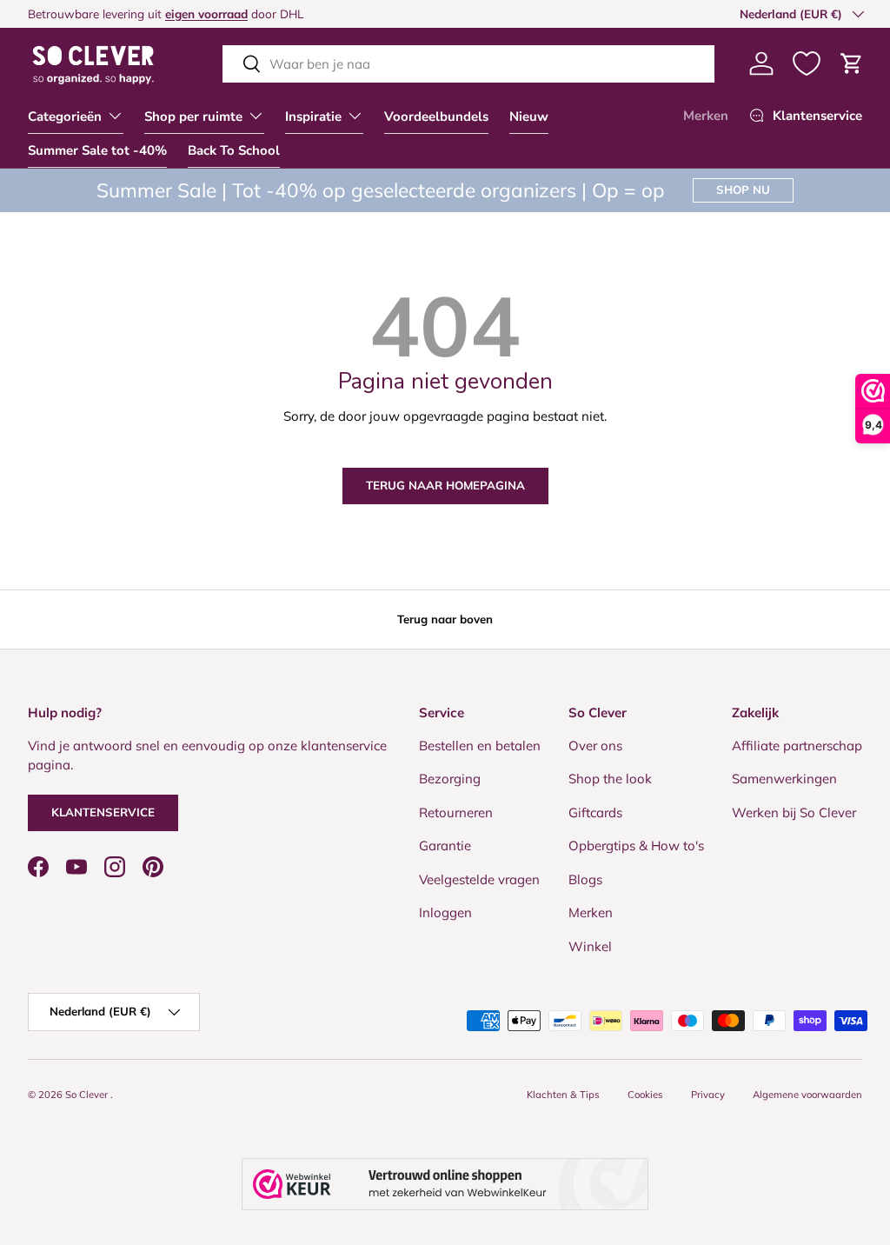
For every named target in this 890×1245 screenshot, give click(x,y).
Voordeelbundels (436, 116)
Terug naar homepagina (445, 485)
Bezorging (450, 778)
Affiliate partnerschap (797, 745)
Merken (705, 115)
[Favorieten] (807, 63)
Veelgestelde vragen (479, 879)
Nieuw (528, 116)
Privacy (708, 1095)
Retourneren (456, 812)
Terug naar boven (445, 619)
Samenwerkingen (784, 778)
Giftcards (595, 812)
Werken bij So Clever (794, 812)
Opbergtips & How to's (636, 845)
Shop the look (610, 778)
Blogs (585, 879)
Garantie (445, 845)
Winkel (590, 946)
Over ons (595, 745)
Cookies (645, 1095)
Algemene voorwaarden (807, 1095)
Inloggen (445, 912)
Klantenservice (103, 812)
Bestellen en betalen (480, 745)
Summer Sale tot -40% (97, 150)
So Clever (87, 1095)
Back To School (234, 150)
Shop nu (743, 189)
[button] (852, 63)
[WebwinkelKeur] (445, 1184)
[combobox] (468, 64)
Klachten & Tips (563, 1095)
